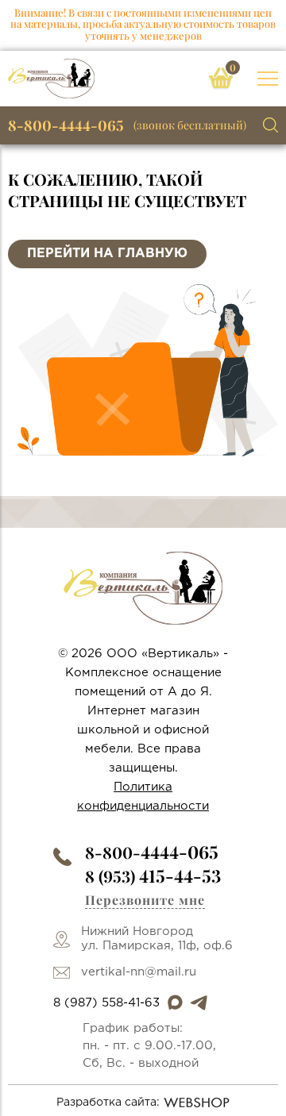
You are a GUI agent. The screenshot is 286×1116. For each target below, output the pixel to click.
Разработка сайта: (108, 1102)
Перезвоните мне (145, 899)
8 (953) (153, 876)
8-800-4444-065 (66, 125)
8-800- (151, 852)
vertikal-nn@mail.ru (138, 972)
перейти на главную (107, 254)
